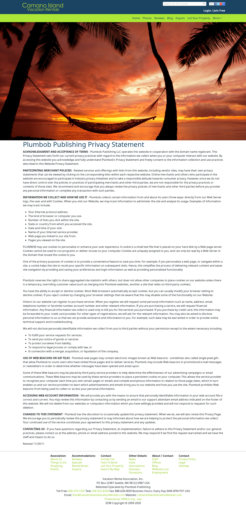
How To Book (109, 462)
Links (132, 462)
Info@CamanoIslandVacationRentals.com (98, 495)
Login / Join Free (214, 10)
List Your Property (198, 18)
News (132, 459)
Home (136, 18)
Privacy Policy (187, 459)
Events (54, 469)
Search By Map (110, 469)
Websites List (160, 469)
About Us (56, 459)
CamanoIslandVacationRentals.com (159, 495)
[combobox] (182, 4)
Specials (77, 462)
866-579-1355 (76, 491)
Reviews (159, 18)
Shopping (56, 466)
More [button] (216, 18)
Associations (137, 466)
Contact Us (108, 459)
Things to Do (58, 462)
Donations (135, 472)
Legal (182, 462)
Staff (155, 459)
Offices (156, 462)
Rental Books (80, 466)
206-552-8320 (100, 491)
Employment (160, 472)
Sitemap (184, 466)
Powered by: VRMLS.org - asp (123, 499)
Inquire (180, 18)
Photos (147, 18)
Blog (170, 18)
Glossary (134, 469)
